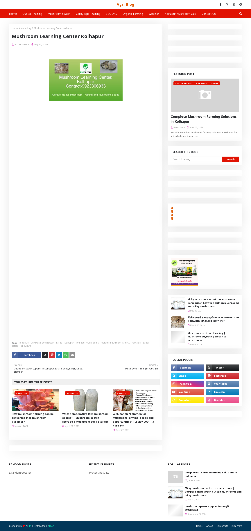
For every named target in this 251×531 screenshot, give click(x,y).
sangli (146, 342)
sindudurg (26, 28)
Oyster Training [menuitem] (32, 13)
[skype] (187, 376)
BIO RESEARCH (22, 44)
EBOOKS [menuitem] (111, 13)
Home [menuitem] (13, 13)
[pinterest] (240, 4)
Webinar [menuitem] (154, 13)
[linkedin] (222, 392)
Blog (51, 526)
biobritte (24, 342)
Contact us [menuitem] (209, 13)
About (209, 526)
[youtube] (187, 392)
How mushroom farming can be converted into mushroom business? (33, 417)
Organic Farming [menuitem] (133, 13)
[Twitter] (45, 355)
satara (15, 345)
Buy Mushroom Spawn (42, 342)
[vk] (222, 384)
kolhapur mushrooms (87, 342)
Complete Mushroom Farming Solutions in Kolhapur (203, 119)
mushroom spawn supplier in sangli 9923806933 (207, 508)
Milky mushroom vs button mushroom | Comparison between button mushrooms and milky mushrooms (213, 303)
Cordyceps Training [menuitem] (88, 13)
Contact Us (222, 526)
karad (59, 342)
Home (15, 28)
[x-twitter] (227, 4)
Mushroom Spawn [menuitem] (59, 13)
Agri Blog (125, 4)
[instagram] (234, 4)
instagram (237, 526)
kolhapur (69, 342)
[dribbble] (222, 400)
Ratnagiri (136, 342)
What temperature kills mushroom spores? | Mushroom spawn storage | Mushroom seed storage (85, 417)
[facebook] (220, 4)
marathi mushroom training (115, 342)
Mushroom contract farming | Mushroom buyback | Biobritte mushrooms (207, 336)
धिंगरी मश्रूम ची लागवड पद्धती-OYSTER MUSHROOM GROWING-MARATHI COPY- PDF (213, 319)
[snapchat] (187, 400)
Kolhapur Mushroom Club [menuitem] (180, 13)
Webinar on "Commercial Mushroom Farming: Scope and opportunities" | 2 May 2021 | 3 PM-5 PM (133, 419)
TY (30, 526)
